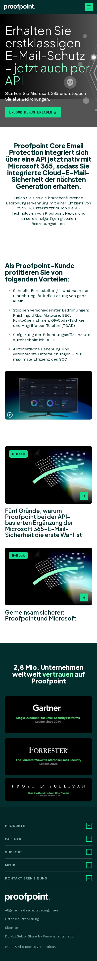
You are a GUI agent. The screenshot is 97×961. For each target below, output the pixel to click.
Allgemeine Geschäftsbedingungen (31, 910)
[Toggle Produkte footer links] (89, 825)
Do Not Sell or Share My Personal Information (40, 936)
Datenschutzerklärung (22, 919)
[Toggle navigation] (89, 7)
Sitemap (11, 928)
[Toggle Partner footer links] (89, 838)
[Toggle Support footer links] (89, 852)
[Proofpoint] (19, 7)
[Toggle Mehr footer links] (89, 865)
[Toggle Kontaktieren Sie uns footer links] (89, 878)
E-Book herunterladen (30, 112)
